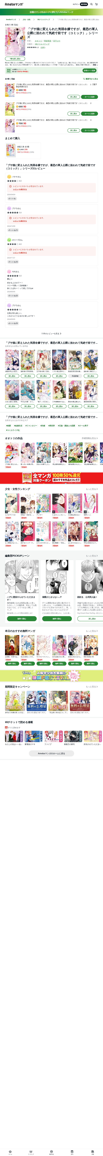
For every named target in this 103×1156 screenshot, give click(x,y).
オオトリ (38, 41)
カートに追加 (89, 97)
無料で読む (21, 618)
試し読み (73, 97)
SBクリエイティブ (42, 44)
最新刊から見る (92, 79)
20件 (43, 47)
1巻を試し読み (15, 59)
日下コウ (56, 41)
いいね (13, 198)
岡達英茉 (47, 41)
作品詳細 (75, 376)
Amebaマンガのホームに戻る (51, 753)
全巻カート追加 (89, 70)
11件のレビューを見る (50, 333)
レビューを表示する (20, 189)
